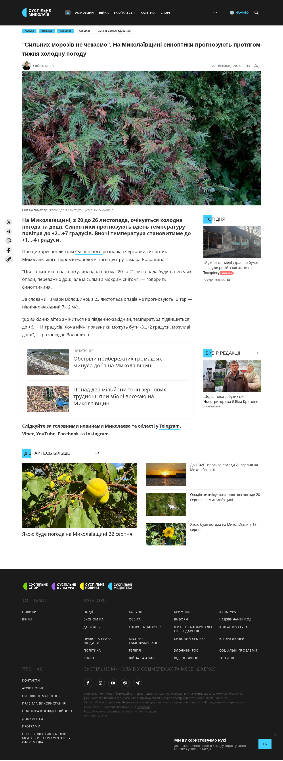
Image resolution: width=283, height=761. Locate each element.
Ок (265, 744)
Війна (104, 13)
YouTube (45, 434)
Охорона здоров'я (146, 627)
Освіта (135, 619)
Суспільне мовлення (41, 696)
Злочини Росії (187, 650)
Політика (92, 650)
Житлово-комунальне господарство (195, 629)
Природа (46, 31)
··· (215, 12)
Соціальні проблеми (238, 650)
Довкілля (84, 31)
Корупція (137, 612)
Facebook (68, 434)
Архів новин (33, 688)
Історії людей (232, 639)
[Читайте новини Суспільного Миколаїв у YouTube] (112, 682)
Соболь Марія (43, 66)
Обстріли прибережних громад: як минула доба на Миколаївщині (117, 362)
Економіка (93, 619)
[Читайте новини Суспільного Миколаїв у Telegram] (137, 682)
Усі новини (84, 13)
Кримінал (183, 612)
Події (88, 612)
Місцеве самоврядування (114, 31)
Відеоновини (186, 658)
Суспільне (143, 707)
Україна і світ (124, 13)
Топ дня (226, 658)
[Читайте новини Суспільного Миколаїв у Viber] (125, 682)
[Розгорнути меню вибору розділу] (68, 12)
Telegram (169, 426)
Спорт (165, 13)
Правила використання (44, 703)
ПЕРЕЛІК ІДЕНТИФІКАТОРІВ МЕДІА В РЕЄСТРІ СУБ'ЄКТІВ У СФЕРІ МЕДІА (46, 738)
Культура (147, 13)
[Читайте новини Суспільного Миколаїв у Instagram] (100, 682)
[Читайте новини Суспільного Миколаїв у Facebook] (88, 682)
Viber (28, 434)
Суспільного (89, 251)
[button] (9, 222)
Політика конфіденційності (48, 711)
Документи (32, 719)
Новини (29, 612)
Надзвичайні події (236, 619)
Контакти (31, 680)
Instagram (97, 434)
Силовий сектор (189, 639)
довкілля (65, 31)
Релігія (135, 650)
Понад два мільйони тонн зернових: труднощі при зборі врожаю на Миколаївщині (120, 396)
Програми (31, 726)
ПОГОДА (29, 31)
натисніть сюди (145, 711)
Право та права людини (98, 641)
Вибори (181, 619)
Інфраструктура (233, 627)
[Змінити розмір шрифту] (256, 66)
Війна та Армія (142, 658)
